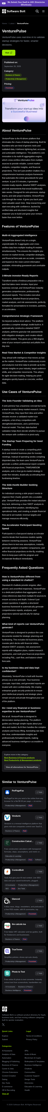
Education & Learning (13, 856)
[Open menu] (43, 11)
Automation (6, 1058)
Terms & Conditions (34, 1036)
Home (4, 23)
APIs (26, 1051)
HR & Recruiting (8, 1090)
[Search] (37, 11)
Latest (11, 23)
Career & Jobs (8, 1069)
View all (5, 1094)
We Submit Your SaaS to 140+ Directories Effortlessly (26, 3)
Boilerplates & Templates (35, 1061)
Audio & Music (30, 1054)
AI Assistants (10, 885)
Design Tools (30, 1079)
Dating (4, 1079)
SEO (7, 889)
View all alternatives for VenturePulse (22, 767)
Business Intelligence (13, 990)
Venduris (16, 816)
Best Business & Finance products (19, 758)
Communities (30, 1072)
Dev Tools (21, 889)
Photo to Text (18, 972)
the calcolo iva (19, 924)
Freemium (9, 88)
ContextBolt (18, 870)
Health (27, 1090)
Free (30, 860)
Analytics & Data (8, 1054)
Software (38, 860)
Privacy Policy (31, 1039)
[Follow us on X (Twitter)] (3, 1024)
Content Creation (9, 1076)
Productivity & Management (16, 79)
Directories (29, 1083)
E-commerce (7, 1087)
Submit (5, 1039)
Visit (7, 53)
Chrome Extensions (10, 1072)
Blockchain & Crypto (33, 1058)
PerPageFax (18, 791)
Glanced (16, 899)
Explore (5, 1036)
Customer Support (32, 1076)
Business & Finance (13, 75)
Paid (30, 806)
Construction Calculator (23, 841)
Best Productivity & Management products (22, 760)
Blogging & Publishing (11, 1061)
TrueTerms (17, 949)
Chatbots (28, 1069)
